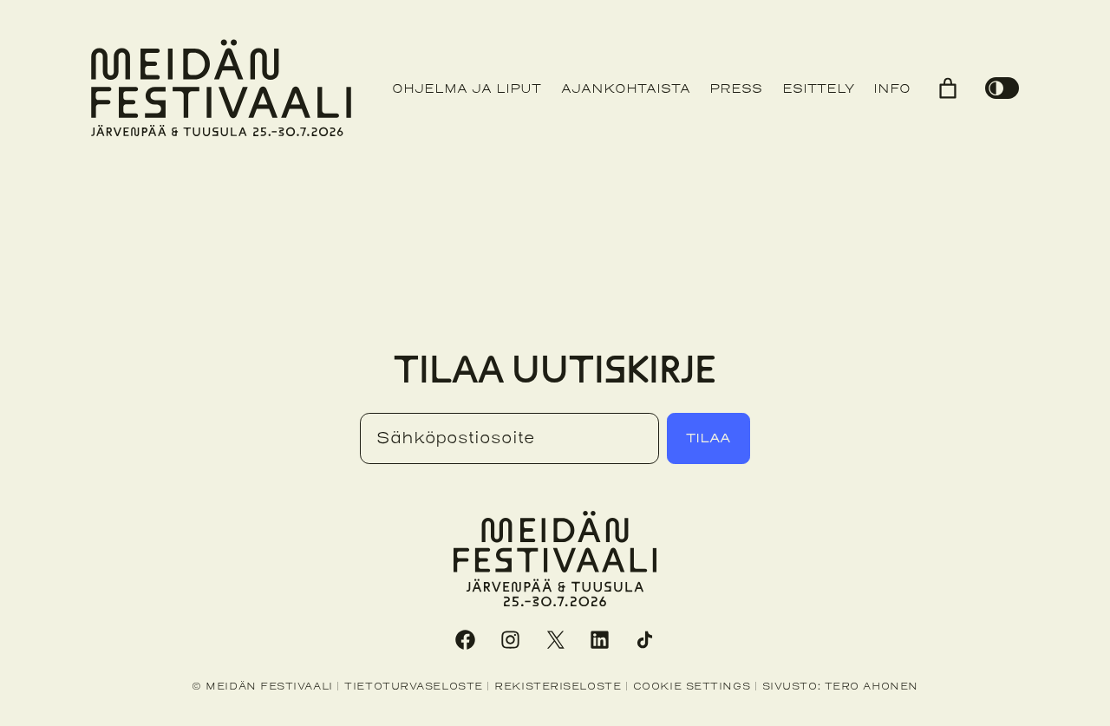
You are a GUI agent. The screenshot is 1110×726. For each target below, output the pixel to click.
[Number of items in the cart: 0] (947, 88)
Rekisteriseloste (557, 686)
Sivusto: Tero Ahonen (840, 686)
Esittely (818, 89)
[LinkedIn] (600, 639)
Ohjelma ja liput (466, 89)
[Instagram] (509, 639)
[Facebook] (464, 639)
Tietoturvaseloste (413, 686)
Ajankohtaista (625, 89)
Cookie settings (691, 686)
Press (735, 89)
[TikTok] (645, 639)
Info (892, 89)
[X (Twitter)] (555, 639)
